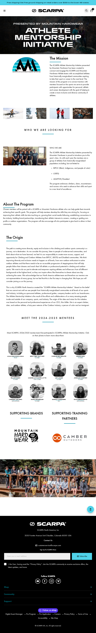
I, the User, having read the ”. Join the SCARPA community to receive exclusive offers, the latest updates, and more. (48, 565)
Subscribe (83, 556)
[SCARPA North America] (48, 11)
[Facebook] (44, 581)
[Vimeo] (58, 581)
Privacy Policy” (36, 564)
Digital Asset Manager (14, 614)
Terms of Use (83, 614)
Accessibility (42, 618)
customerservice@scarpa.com (49, 546)
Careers (57, 614)
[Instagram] (51, 581)
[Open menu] (4, 11)
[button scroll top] (90, 510)
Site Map (54, 618)
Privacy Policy (69, 614)
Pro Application (45, 614)
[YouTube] (37, 581)
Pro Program (31, 614)
